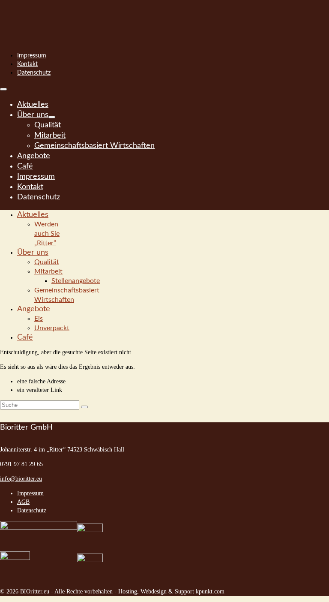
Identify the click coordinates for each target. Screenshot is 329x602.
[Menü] (3, 89)
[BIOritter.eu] (164, 17)
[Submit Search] (84, 407)
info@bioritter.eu (21, 479)
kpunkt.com (210, 591)
